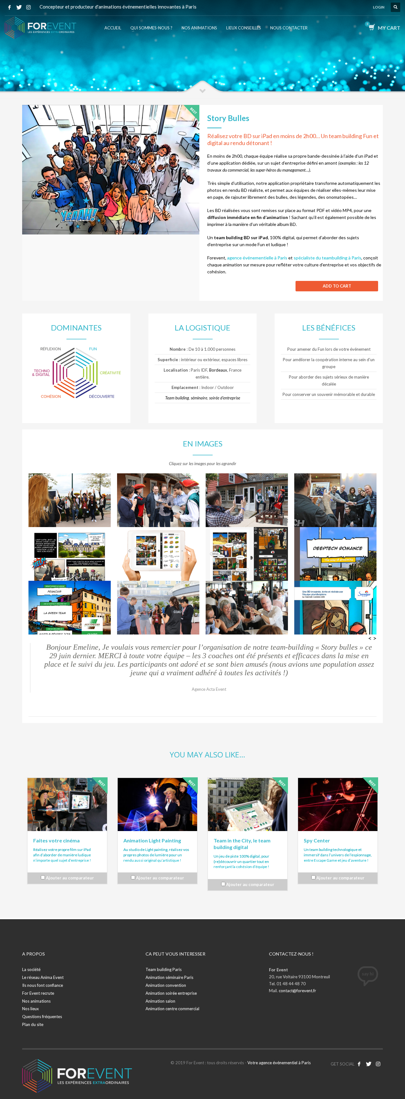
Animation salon (160, 1001)
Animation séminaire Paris (169, 977)
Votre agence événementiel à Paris (279, 1062)
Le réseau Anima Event (43, 977)
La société (31, 969)
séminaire (199, 397)
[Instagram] (28, 7)
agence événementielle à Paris (257, 257)
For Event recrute (38, 993)
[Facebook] (9, 7)
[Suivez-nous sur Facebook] (359, 1064)
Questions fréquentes (42, 1016)
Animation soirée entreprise (171, 993)
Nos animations (36, 1001)
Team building (177, 397)
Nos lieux (30, 1008)
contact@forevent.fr (297, 990)
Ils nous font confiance (42, 985)
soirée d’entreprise (224, 397)
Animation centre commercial (172, 1008)
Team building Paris (164, 969)
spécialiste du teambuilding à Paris (327, 257)
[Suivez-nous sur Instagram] (378, 1064)
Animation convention (166, 985)
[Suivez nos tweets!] (368, 1064)
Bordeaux (218, 370)
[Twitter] (19, 7)
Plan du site (32, 1024)
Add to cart (337, 285)
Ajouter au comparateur (70, 877)
